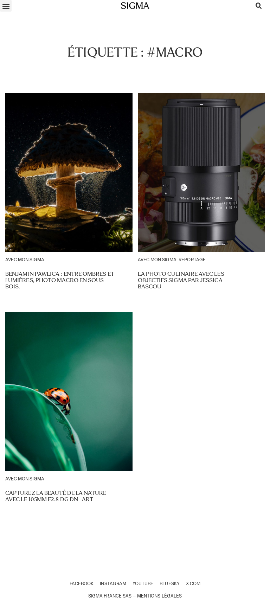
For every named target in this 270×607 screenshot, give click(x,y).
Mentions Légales (159, 596)
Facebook (82, 583)
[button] (6, 6)
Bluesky (169, 583)
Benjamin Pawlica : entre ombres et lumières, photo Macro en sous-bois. (59, 279)
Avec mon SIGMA (24, 259)
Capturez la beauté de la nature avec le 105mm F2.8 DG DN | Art (55, 496)
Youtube (143, 583)
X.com (193, 583)
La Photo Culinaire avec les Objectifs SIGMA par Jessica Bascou (181, 279)
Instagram (113, 583)
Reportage (192, 259)
